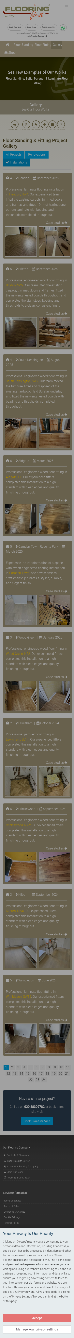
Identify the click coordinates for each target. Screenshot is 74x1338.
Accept (37, 1318)
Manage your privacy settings (37, 1329)
